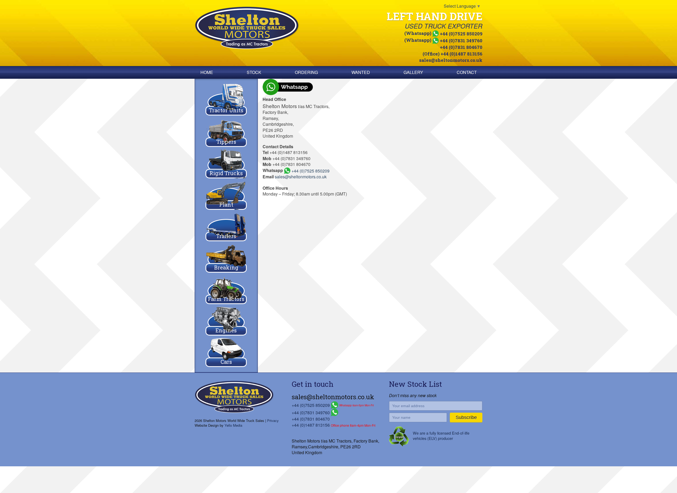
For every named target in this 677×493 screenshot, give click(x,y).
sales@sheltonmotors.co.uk (450, 60)
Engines (226, 330)
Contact (467, 72)
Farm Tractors (226, 298)
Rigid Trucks (226, 173)
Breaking (226, 267)
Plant (226, 204)
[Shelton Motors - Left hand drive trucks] (266, 28)
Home (206, 72)
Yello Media (233, 425)
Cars (226, 361)
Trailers (226, 235)
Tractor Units (226, 110)
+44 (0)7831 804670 (461, 47)
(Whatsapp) (443, 33)
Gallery (413, 72)
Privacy (273, 420)
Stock (254, 72)
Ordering (306, 72)
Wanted (360, 72)
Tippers (226, 141)
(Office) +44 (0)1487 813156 (452, 54)
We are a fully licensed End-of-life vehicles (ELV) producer (441, 435)
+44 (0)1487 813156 (311, 425)
